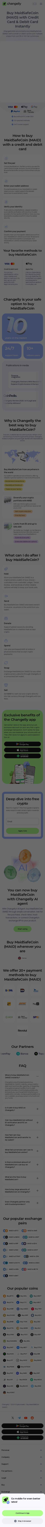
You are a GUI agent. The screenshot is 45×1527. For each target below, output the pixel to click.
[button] (22, 1513)
